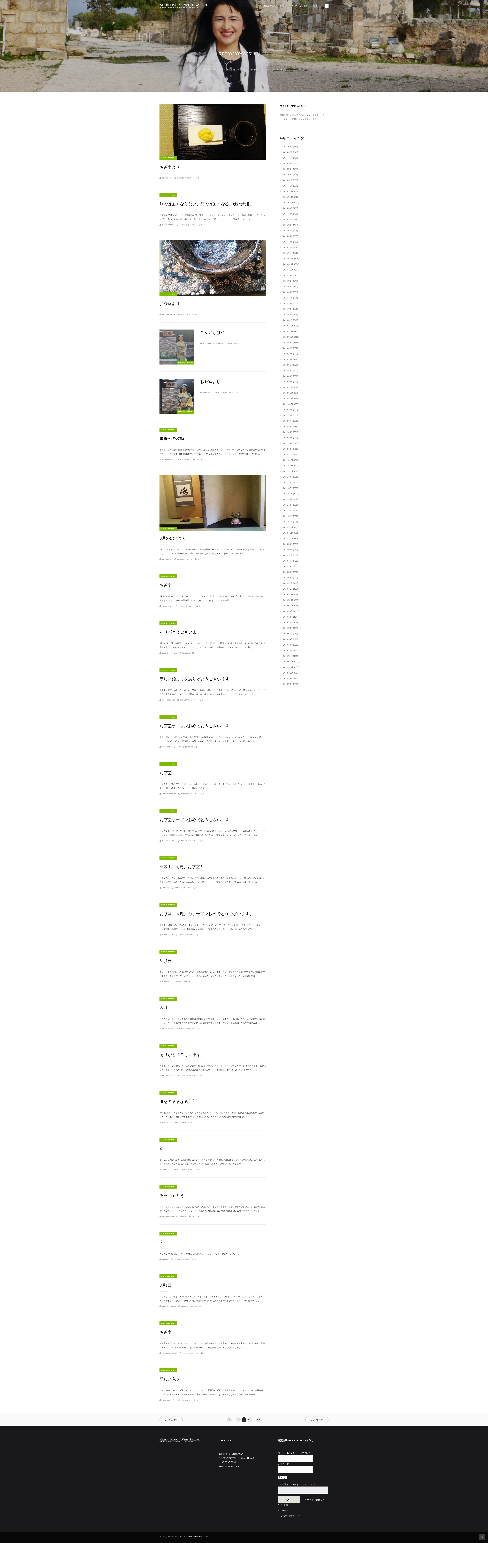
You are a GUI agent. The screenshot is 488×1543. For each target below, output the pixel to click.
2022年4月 (288, 438)
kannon (165, 982)
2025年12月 (288, 191)
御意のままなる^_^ (176, 1101)
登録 (285, 1504)
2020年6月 (288, 561)
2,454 (238, 1420)
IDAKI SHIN (207, 343)
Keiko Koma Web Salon (178, 1537)
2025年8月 (288, 214)
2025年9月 (288, 208)
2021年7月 (288, 488)
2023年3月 (288, 376)
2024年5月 (288, 298)
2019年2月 (288, 650)
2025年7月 (288, 219)
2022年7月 (288, 421)
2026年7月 (288, 152)
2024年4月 (288, 303)
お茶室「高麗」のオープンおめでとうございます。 (206, 913)
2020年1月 (288, 589)
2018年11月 (288, 667)
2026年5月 (288, 163)
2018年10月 (288, 673)
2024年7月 (288, 286)
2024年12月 (288, 259)
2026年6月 (288, 158)
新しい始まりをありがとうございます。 (196, 679)
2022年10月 (288, 404)
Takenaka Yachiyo (169, 1353)
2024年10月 (288, 270)
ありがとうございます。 (182, 632)
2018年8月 (288, 684)
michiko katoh (168, 459)
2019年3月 (288, 645)
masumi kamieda (168, 841)
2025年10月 (288, 203)
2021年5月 (288, 499)
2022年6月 (288, 426)
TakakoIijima (167, 606)
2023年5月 (288, 365)
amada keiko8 (168, 1216)
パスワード (283, 1464)
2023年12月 (288, 326)
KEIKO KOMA (167, 178)
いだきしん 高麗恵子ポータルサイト (306, 6)
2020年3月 (288, 578)
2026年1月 (288, 186)
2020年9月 (288, 544)
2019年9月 (288, 611)
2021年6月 (288, 494)
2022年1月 (288, 454)
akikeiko (165, 888)
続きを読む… (262, 178)
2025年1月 (288, 253)
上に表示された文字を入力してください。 (297, 1484)
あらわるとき (171, 1195)
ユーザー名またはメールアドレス (294, 1453)
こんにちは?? (212, 332)
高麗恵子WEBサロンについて (274, 6)
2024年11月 (288, 264)
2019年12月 (288, 594)
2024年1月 (288, 320)
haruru (165, 1259)
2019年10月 (288, 606)
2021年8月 (288, 482)
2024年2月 (288, 314)
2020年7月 (288, 555)
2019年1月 (288, 656)
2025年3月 (288, 242)
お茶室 (165, 585)
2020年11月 (288, 533)
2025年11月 (288, 197)
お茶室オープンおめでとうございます (194, 726)
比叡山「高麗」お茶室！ (181, 866)
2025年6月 (288, 225)
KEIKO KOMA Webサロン (168, 157)
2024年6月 (288, 292)
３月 (163, 1007)
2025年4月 (288, 236)
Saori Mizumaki (168, 700)
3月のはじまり (172, 538)
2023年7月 (288, 354)
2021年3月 (288, 510)
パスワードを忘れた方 (290, 1516)
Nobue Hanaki (167, 1029)
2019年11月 (288, 600)
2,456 (250, 1420)
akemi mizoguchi (169, 794)
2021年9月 (288, 477)
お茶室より (169, 167)
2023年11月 (288, 331)
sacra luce (166, 1169)
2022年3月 (288, 443)
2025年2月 (288, 247)
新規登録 (285, 1510)
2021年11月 (288, 466)
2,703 (259, 1420)
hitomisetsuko (168, 1075)
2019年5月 (288, 634)
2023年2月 (288, 382)
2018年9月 (288, 678)
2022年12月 (288, 393)
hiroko (165, 653)
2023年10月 (288, 337)
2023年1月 (288, 387)
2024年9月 (288, 275)
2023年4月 (288, 370)
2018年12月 (288, 662)
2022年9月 (288, 410)
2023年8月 (288, 348)
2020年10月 (288, 538)
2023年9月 (288, 342)
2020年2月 (288, 583)
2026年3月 (288, 175)
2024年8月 (288, 281)
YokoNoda (166, 747)
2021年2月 (288, 516)
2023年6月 (288, 359)
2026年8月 (288, 147)
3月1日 (165, 960)
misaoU (165, 1122)
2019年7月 (288, 622)
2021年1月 (288, 522)
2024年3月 (288, 309)
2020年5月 (288, 566)
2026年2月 (288, 180)
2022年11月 (288, 398)
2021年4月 (288, 505)
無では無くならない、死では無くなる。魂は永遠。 (206, 204)
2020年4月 (288, 572)
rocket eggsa (168, 225)
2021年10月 (288, 471)
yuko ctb (166, 1400)
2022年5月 (288, 432)
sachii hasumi (167, 935)
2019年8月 (288, 617)
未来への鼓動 (171, 438)
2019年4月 (288, 639)
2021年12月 (288, 460)
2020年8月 (288, 550)
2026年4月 (288, 169)
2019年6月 (288, 628)
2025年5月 (288, 231)
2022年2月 (288, 449)
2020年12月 (288, 527)
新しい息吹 (169, 1379)
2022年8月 (288, 415)
